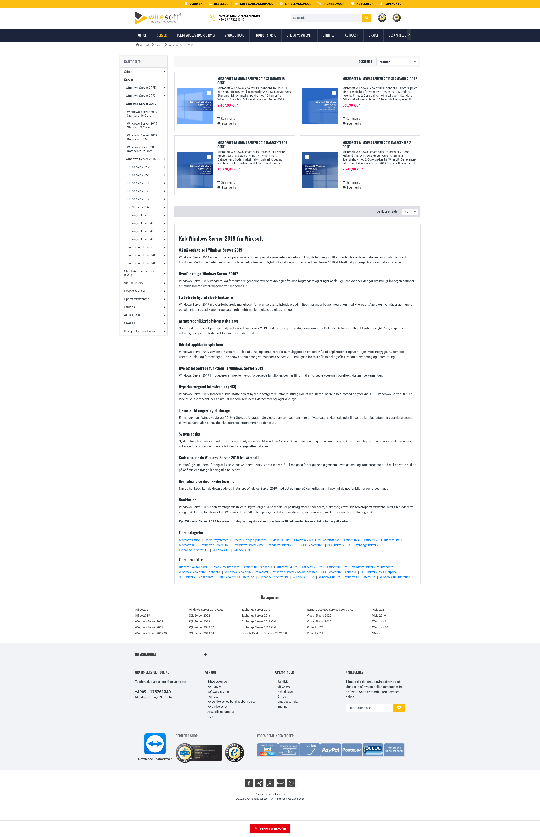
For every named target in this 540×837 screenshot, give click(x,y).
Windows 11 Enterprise (360, 577)
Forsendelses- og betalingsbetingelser (231, 701)
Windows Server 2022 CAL (152, 633)
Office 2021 (371, 540)
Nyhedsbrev (285, 691)
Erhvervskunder (217, 681)
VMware (377, 633)
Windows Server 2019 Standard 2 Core (142, 125)
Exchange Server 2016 (141, 231)
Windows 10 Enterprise (395, 577)
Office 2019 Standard (258, 567)
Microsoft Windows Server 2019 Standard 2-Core (380, 79)
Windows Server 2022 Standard (199, 572)
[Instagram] (291, 783)
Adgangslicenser (256, 540)
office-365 (283, 686)
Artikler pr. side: (387, 211)
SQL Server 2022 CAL (202, 627)
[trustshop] (234, 753)
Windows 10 (242, 550)
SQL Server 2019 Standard (196, 577)
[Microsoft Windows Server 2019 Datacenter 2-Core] (320, 169)
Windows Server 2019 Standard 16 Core (142, 113)
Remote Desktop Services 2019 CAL (330, 609)
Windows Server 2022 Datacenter (295, 572)
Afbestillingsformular (221, 711)
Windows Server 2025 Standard (372, 567)
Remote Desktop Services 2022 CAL (265, 633)
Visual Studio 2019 (319, 621)
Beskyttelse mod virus (139, 331)
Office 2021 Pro (312, 567)
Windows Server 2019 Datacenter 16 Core (142, 137)
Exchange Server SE (139, 215)
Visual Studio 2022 (319, 615)
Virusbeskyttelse (328, 540)
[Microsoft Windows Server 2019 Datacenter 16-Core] (195, 169)
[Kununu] (280, 783)
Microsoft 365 (188, 545)
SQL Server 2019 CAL (202, 633)
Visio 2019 (379, 615)
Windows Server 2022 (141, 96)
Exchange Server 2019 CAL (259, 621)
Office (128, 72)
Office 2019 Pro (337, 567)
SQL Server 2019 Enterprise (236, 577)
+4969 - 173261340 (153, 691)
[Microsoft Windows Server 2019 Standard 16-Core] (195, 106)
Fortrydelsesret (217, 706)
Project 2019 (315, 633)
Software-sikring (218, 691)
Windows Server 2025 (141, 88)
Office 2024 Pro (287, 567)
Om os (281, 696)
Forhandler (214, 686)
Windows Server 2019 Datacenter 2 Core (142, 149)
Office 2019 (391, 540)
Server (128, 80)
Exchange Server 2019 (141, 223)
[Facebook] (249, 783)
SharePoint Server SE (140, 247)
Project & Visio (134, 291)
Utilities (129, 307)
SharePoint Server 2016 (142, 263)
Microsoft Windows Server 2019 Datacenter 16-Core (253, 144)
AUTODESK (132, 315)
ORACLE (130, 323)
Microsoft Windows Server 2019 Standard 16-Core (251, 81)
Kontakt (212, 696)
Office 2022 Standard (225, 567)
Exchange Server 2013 (141, 239)
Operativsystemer (136, 299)
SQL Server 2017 (137, 191)
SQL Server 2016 (137, 199)
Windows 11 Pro (303, 577)
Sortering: (366, 61)
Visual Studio (133, 283)
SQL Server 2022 (137, 175)
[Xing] (259, 783)
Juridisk (282, 681)
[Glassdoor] (270, 783)
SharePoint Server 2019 (142, 255)
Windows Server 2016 (141, 159)
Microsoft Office (189, 540)
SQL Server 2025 (137, 167)
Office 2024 (351, 540)
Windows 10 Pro (329, 577)
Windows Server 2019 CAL (205, 609)
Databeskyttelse (287, 701)
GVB (210, 716)
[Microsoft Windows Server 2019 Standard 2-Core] (320, 106)
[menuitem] (331, 4)
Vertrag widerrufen (273, 829)
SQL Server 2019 (137, 183)
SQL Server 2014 (137, 207)
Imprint (282, 706)
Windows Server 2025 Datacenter (246, 572)
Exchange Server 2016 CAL (259, 627)
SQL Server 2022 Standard (338, 572)
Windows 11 (221, 550)
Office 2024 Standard (193, 567)
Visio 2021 (379, 609)
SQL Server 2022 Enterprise (379, 572)
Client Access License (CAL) (139, 273)
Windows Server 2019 (141, 104)
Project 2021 (315, 627)
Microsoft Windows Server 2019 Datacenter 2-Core (377, 144)
